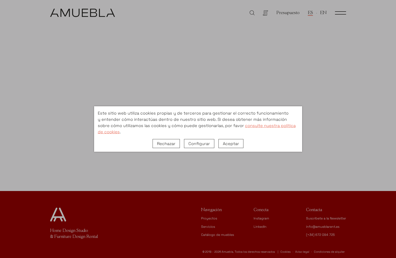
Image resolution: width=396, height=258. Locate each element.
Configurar (199, 143)
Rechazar (166, 143)
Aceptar (231, 143)
